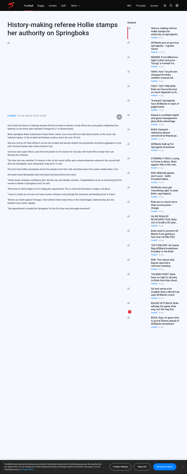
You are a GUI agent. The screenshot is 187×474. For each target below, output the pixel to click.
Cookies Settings (120, 467)
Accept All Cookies (164, 467)
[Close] (183, 467)
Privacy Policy (27, 469)
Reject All (142, 467)
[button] (153, 47)
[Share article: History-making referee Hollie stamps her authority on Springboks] (119, 117)
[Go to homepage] (11, 5)
